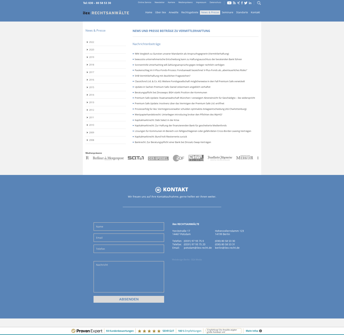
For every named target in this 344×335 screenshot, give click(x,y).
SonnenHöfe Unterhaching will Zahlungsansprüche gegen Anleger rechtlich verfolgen (179, 64)
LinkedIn (250, 2)
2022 (91, 42)
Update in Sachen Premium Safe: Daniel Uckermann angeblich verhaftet (173, 86)
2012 (91, 109)
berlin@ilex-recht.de (227, 247)
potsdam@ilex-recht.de (198, 247)
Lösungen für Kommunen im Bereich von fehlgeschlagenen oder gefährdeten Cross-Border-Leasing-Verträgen (193, 131)
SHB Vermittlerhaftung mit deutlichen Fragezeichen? (162, 75)
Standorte (242, 12)
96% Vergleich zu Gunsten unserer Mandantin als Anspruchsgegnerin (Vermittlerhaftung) (182, 53)
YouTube (229, 2)
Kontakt (255, 12)
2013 (91, 102)
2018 (91, 64)
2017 (91, 72)
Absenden (129, 299)
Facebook (242, 2)
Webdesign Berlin (181, 259)
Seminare (227, 12)
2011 (91, 117)
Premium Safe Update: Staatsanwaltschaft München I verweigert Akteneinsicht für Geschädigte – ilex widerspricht (195, 97)
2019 (91, 57)
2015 (91, 87)
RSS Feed (234, 2)
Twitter (245, 2)
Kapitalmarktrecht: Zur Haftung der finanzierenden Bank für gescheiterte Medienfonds (181, 125)
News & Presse (210, 12)
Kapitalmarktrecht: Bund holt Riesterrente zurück (161, 136)
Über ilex (160, 12)
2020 (91, 49)
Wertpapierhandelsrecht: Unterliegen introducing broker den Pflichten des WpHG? (178, 114)
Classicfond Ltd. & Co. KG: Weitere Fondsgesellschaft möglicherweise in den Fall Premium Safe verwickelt (190, 81)
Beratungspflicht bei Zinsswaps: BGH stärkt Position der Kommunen (171, 92)
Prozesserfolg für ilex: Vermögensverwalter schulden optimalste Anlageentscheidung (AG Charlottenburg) (191, 109)
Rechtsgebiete (189, 12)
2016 (91, 79)
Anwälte (173, 12)
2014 (91, 94)
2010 (91, 124)
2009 (91, 132)
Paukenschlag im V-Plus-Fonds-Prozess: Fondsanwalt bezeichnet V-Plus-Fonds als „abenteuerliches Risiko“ (191, 70)
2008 (91, 140)
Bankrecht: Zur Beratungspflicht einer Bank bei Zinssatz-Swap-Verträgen (173, 142)
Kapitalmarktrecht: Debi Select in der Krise (157, 120)
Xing (238, 2)
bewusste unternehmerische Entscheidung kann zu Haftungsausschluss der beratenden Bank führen (188, 59)
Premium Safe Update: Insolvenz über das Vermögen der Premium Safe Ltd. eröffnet (179, 103)
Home (106, 12)
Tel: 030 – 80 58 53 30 (97, 3)
